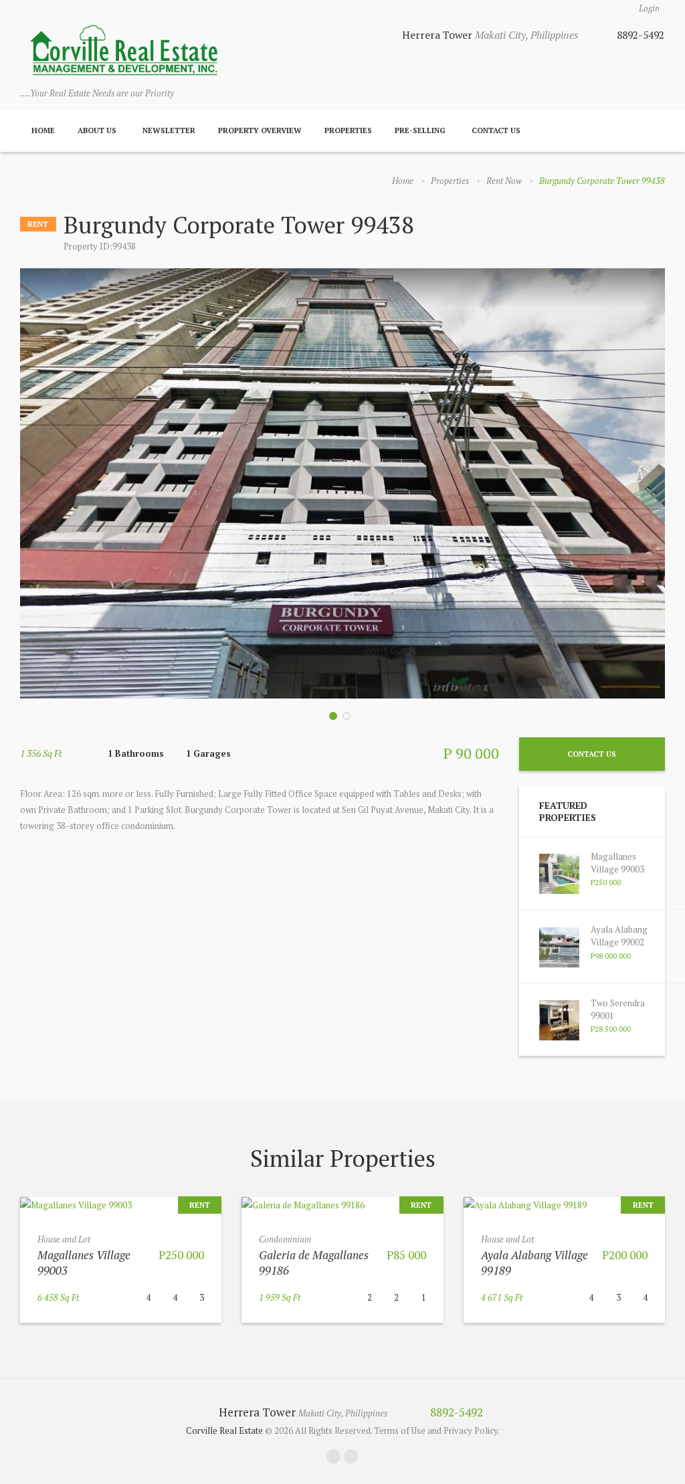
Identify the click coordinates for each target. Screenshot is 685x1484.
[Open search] (650, 131)
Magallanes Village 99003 (617, 862)
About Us (97, 130)
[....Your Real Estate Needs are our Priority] (123, 51)
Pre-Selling (420, 130)
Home (43, 130)
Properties (348, 130)
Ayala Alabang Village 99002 (619, 935)
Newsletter (168, 130)
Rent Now (504, 181)
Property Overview (260, 130)
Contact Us (496, 130)
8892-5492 (640, 34)
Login (649, 8)
